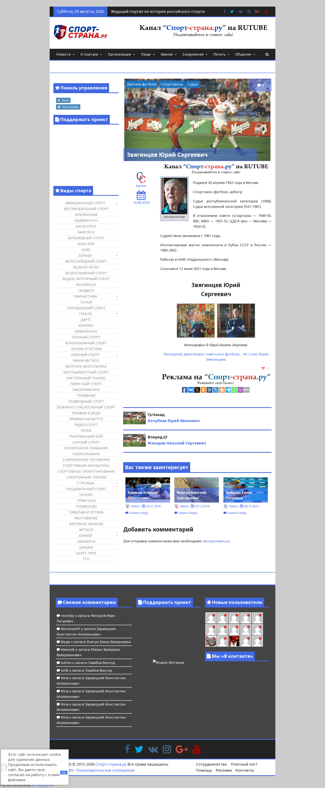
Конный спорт (86, 337)
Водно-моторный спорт (86, 279)
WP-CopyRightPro (42, 785)
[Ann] (222, 629)
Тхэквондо (86, 506)
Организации (119, 54)
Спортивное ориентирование (86, 471)
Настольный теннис (86, 378)
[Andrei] (257, 641)
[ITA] (222, 641)
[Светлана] (246, 629)
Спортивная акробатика (86, 465)
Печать (219, 54)
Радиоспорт (86, 424)
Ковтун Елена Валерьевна (109, 641)
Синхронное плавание (86, 448)
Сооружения (193, 54)
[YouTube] (196, 749)
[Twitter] (139, 749)
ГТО (86, 559)
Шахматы (86, 541)
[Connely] (234, 629)
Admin (141, 186)
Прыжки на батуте (86, 419)
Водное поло (86, 267)
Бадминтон (86, 220)
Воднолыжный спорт (86, 273)
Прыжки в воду (86, 413)
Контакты (244, 770)
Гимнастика (85, 296)
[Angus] (234, 618)
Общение (243, 54)
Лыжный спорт (85, 354)
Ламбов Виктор (101, 662)
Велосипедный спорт (86, 261)
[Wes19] (211, 641)
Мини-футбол (86, 360)
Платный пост (244, 764)
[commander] (257, 629)
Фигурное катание (86, 524)
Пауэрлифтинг (86, 389)
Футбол (86, 529)
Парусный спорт (86, 384)
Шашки (86, 547)
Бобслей (86, 244)
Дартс (86, 319)
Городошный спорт (86, 308)
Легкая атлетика (86, 349)
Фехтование (86, 518)
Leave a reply (138, 513)
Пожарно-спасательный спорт (86, 407)
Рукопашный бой (86, 436)
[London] (222, 618)
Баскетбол (86, 226)
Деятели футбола (141, 84)
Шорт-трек (86, 553)
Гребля (85, 314)
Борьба (85, 255)
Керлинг (86, 325)
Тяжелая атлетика (86, 512)
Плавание (86, 395)
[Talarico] (246, 618)
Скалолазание (86, 454)
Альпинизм (86, 214)
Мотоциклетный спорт (86, 372)
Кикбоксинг (86, 331)
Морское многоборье (86, 366)
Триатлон (86, 500)
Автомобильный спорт (86, 209)
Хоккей (85, 535)
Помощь (204, 770)
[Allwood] (211, 618)
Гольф (86, 302)
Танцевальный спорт (86, 489)
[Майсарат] (234, 641)
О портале (89, 54)
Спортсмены (172, 84)
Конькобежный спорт (86, 343)
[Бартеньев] (246, 641)
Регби (86, 430)
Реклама (224, 770)
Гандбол (86, 290)
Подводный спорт (86, 401)
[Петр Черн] (211, 629)
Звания (167, 54)
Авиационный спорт (85, 203)
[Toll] (257, 618)
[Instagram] (167, 749)
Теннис (86, 494)
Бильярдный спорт (86, 238)
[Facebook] (127, 749)
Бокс (86, 249)
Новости (63, 54)
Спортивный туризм (86, 477)
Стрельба (85, 483)
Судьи (193, 84)
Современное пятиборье (86, 459)
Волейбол (86, 284)
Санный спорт (86, 442)
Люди (146, 54)
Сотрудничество (211, 764)
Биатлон (86, 232)
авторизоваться (216, 541)
